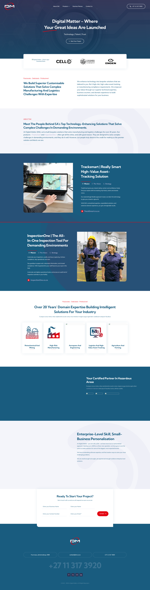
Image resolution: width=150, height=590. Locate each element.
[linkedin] (81, 574)
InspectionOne (50, 135)
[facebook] (69, 574)
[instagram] (77, 574)
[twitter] (73, 574)
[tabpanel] (102, 197)
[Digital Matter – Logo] (9, 2)
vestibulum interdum (92, 388)
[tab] (86, 184)
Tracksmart (36, 135)
